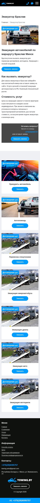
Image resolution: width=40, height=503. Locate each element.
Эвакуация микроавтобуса (20, 293)
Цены (3, 450)
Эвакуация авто (20, 366)
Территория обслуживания (11, 452)
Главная (5, 22)
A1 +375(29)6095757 (20, 500)
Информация (6, 435)
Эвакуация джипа (20, 330)
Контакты (5, 437)
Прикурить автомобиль (20, 184)
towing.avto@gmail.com (10, 468)
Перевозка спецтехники (20, 257)
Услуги (4, 432)
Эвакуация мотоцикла (20, 402)
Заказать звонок (20, 486)
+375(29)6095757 (31, 132)
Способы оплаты (7, 447)
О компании (6, 429)
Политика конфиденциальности (12, 455)
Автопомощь (20, 220)
